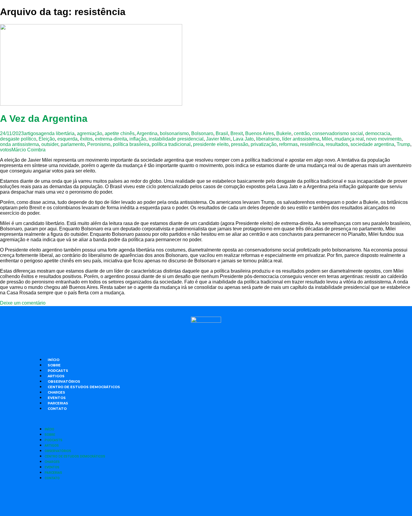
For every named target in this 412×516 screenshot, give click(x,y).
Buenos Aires (259, 133)
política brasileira (131, 144)
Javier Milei (218, 138)
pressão (239, 144)
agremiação (89, 133)
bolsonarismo (174, 133)
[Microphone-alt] (172, 497)
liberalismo (268, 138)
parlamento (73, 144)
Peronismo (98, 144)
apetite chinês (120, 133)
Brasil (222, 133)
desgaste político (18, 138)
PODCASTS (58, 371)
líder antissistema (300, 138)
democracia (377, 133)
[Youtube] (222, 497)
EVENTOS (57, 398)
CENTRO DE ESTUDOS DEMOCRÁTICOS (84, 387)
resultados (337, 144)
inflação (137, 138)
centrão (302, 133)
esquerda (67, 138)
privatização (264, 144)
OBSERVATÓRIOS (64, 381)
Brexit (236, 133)
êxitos (86, 138)
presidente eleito (211, 144)
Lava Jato (243, 138)
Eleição (47, 138)
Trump (403, 144)
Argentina (147, 133)
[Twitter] (206, 497)
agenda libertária (56, 133)
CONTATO (57, 409)
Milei (327, 138)
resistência (311, 144)
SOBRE (54, 365)
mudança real (349, 138)
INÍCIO (53, 360)
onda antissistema (19, 144)
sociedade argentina (372, 144)
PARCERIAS (58, 403)
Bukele (283, 133)
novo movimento (383, 138)
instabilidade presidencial (176, 138)
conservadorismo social (337, 133)
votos (5, 149)
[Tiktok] (239, 497)
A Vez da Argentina (43, 118)
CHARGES (56, 392)
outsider (49, 144)
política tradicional (171, 144)
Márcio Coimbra (28, 149)
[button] (206, 418)
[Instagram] (189, 497)
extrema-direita (111, 138)
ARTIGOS (56, 376)
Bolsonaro (202, 133)
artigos (31, 133)
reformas (288, 144)
